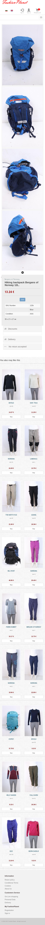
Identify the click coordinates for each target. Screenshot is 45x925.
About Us (8, 889)
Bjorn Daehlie (34, 851)
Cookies (8, 886)
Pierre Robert (11, 627)
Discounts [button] (12, 329)
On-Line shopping (12, 896)
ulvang (33, 515)
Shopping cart (37, 11)
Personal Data (10, 899)
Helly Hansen (11, 795)
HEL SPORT (11, 571)
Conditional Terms (11, 883)
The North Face (11, 515)
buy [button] (11, 417)
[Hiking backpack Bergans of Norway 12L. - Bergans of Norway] (22, 117)
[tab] (22, 329)
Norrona (11, 459)
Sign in (22, 12)
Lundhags (33, 459)
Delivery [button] (11, 339)
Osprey (11, 739)
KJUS (11, 851)
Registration (9, 910)
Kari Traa (34, 403)
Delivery (8, 902)
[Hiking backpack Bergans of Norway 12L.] (22, 55)
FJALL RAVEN (34, 795)
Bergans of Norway (34, 627)
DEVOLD (11, 403)
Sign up (29, 12)
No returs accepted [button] (17, 346)
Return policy (10, 880)
